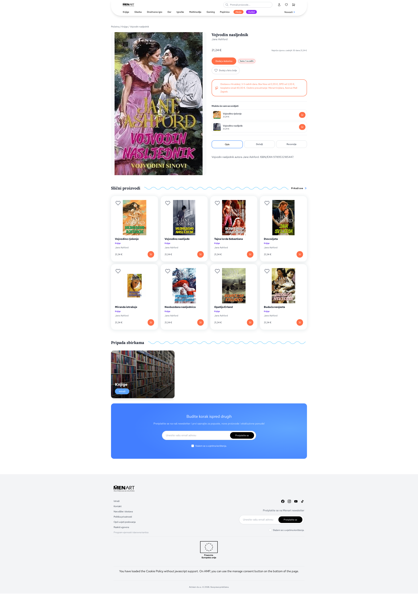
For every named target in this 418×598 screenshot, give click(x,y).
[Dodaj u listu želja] (118, 203)
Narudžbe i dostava (123, 511)
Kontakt (117, 506)
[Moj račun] (279, 4)
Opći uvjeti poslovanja (125, 521)
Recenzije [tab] (292, 144)
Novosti (288, 12)
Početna (115, 26)
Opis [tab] (227, 144)
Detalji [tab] (259, 144)
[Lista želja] (286, 4)
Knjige (124, 26)
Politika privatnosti (123, 516)
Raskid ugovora (121, 527)
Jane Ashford (219, 39)
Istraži (122, 391)
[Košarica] (293, 4)
